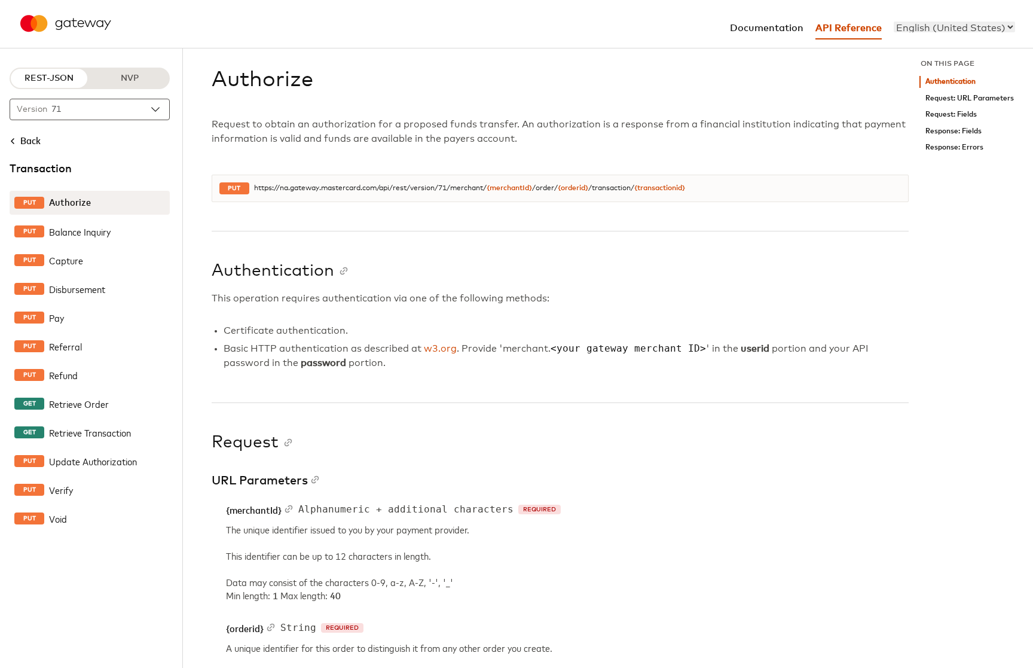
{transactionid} (659, 188)
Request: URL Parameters (969, 98)
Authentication (950, 82)
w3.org (440, 348)
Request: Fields (951, 114)
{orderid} (573, 188)
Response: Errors (954, 147)
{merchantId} (509, 188)
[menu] (954, 27)
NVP (130, 78)
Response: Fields (953, 131)
